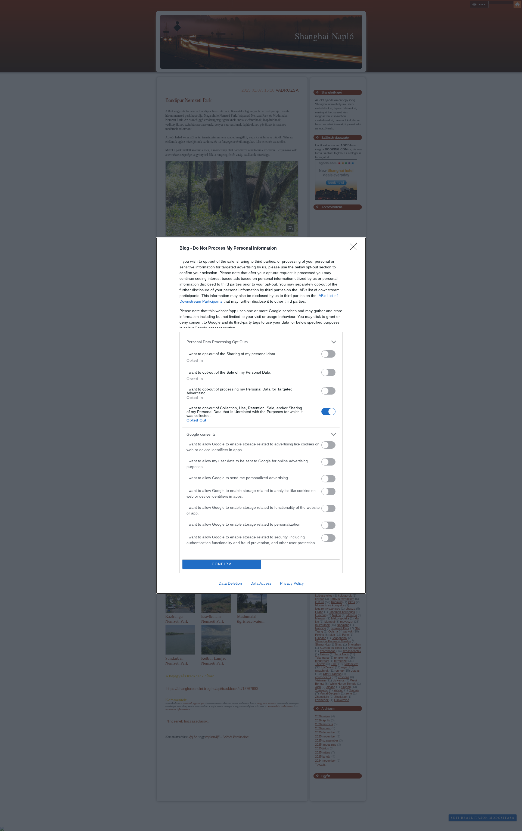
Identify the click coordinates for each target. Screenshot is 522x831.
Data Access (261, 583)
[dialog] (261, 415)
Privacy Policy (292, 583)
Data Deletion (230, 583)
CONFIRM (222, 564)
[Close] (355, 248)
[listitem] (261, 342)
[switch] (328, 354)
